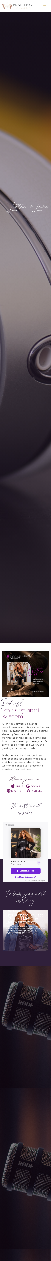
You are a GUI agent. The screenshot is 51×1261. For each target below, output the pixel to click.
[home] (22, 6)
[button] (44, 5)
